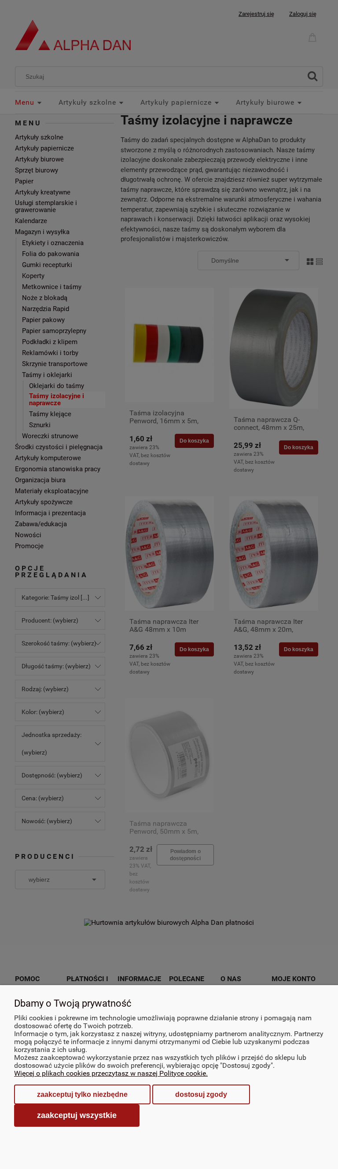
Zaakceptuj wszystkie (77, 1115)
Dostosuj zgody (201, 1094)
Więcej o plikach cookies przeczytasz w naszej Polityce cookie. (111, 1073)
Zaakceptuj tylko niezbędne (82, 1094)
